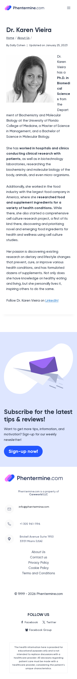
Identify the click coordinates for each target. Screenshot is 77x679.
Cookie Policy (38, 568)
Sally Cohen (17, 45)
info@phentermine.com (34, 506)
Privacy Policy (38, 562)
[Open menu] (68, 8)
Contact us (38, 557)
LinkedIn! (51, 300)
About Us (38, 552)
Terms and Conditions (38, 573)
